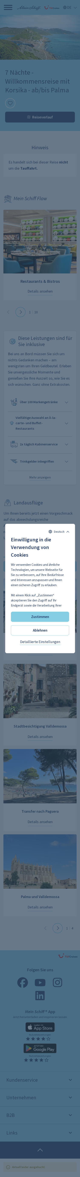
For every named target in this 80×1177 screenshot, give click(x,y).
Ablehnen (40, 630)
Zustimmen (40, 616)
